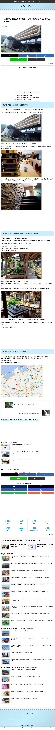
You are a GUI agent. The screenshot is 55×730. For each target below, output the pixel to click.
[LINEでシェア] (46, 494)
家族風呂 (26, 419)
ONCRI (12, 419)
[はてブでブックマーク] (34, 494)
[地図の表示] (22, 380)
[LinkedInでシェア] (27, 498)
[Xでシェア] (9, 491)
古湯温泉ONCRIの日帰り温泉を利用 (24, 95)
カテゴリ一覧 (9, 717)
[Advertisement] (27, 79)
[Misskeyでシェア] (46, 491)
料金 (31, 419)
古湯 (16, 419)
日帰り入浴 (36, 419)
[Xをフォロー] (41, 486)
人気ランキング (27, 717)
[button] (36, 59)
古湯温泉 (20, 419)
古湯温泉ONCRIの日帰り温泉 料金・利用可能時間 (28, 97)
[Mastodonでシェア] (21, 491)
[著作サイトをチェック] (14, 486)
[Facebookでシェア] (9, 494)
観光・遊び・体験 (45, 717)
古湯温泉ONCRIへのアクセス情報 (24, 99)
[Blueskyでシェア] (34, 491)
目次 (25, 92)
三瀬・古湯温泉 (5, 419)
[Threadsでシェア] (21, 494)
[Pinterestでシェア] (15, 498)
